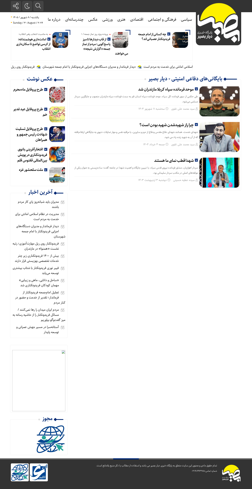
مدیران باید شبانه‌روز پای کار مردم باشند (38, 204)
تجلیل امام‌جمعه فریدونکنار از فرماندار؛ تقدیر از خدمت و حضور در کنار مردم (40, 297)
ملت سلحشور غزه (31, 170)
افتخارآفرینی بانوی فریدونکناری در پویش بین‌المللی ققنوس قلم (32, 155)
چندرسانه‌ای (74, 19)
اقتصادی (136, 19)
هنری (121, 19)
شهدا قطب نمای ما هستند (174, 160)
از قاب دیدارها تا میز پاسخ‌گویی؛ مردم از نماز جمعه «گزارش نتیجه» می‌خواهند (105, 46)
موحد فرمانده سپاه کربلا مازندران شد (166, 89)
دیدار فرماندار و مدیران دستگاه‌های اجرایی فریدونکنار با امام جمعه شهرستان (96, 66)
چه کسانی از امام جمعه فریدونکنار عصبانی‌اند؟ (154, 37)
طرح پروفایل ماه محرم (28, 89)
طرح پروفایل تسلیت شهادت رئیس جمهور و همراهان (31, 134)
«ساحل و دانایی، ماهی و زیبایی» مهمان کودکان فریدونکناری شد (39, 283)
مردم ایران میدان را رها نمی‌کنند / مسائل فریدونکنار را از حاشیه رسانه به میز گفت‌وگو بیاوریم (39, 315)
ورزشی (107, 19)
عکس (93, 19)
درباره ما (54, 19)
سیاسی (186, 19)
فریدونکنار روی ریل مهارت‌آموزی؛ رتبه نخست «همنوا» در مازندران (36, 246)
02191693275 (198, 471)
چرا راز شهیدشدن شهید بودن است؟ (166, 125)
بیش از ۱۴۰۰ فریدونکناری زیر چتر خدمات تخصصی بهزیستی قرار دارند (37, 258)
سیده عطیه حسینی (184, 180)
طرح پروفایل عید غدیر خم (30, 112)
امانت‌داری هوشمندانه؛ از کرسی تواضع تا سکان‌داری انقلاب (33, 44)
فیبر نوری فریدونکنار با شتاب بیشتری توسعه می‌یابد (36, 270)
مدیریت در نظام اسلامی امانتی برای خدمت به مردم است (185, 66)
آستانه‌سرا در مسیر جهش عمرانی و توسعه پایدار (37, 329)
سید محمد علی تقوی (183, 109)
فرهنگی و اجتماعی (162, 19)
